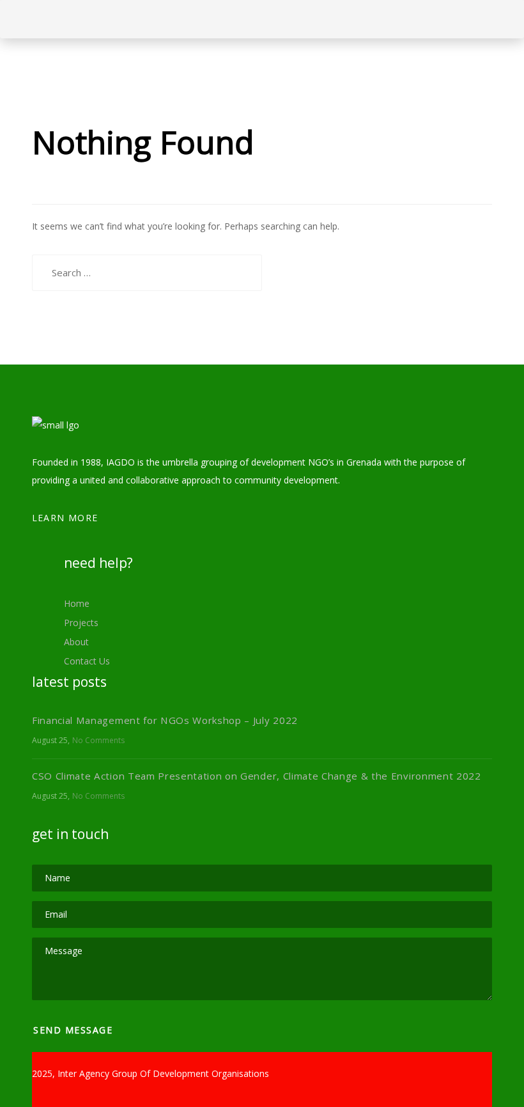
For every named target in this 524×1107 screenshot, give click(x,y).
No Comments (98, 740)
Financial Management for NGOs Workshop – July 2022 (165, 720)
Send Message (74, 1030)
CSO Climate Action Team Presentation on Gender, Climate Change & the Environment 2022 (256, 775)
